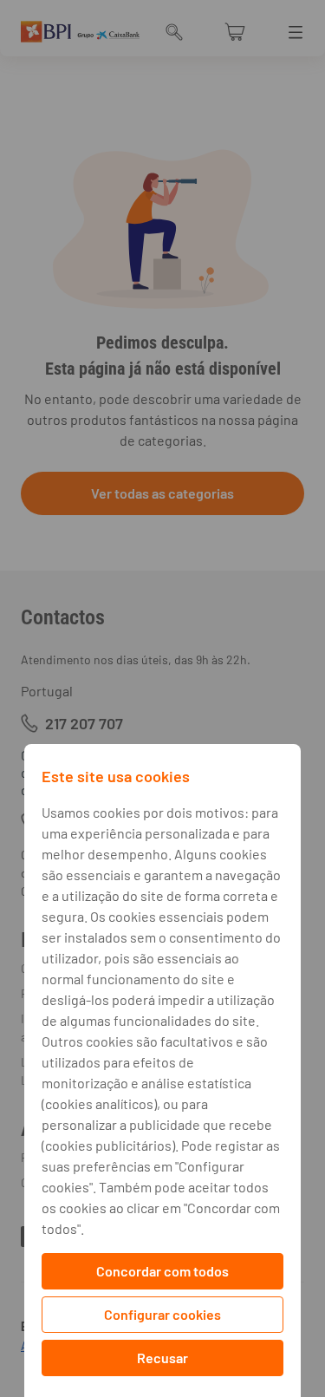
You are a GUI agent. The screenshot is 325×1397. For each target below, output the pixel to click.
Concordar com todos (162, 1271)
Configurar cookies (162, 1314)
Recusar (162, 1357)
